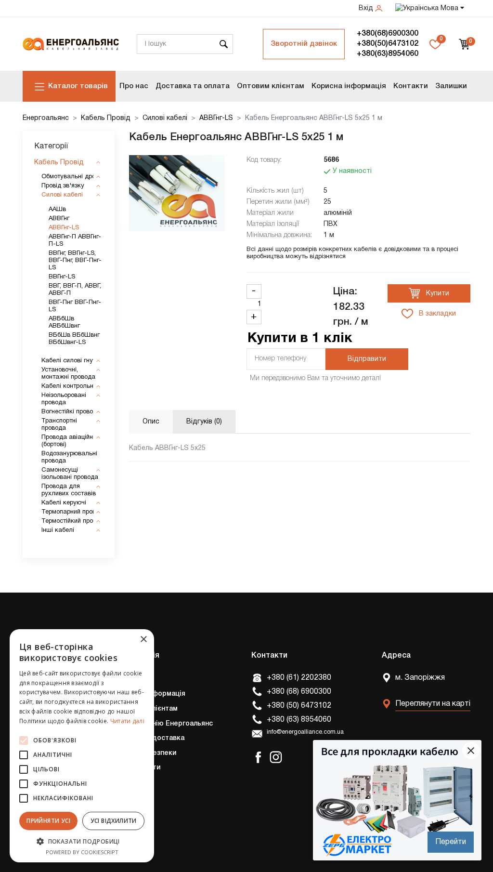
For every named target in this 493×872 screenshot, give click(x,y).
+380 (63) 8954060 (299, 719)
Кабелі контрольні (68, 386)
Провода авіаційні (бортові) (67, 441)
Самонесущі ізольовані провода (69, 473)
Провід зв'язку (62, 186)
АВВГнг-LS (216, 118)
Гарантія (130, 783)
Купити (436, 294)
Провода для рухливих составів (68, 490)
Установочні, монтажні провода (68, 373)
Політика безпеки (146, 753)
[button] (81, 841)
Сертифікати (138, 768)
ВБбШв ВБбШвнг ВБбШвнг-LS (74, 338)
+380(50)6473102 (387, 43)
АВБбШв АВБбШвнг (64, 322)
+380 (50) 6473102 (299, 705)
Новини (128, 812)
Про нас (133, 86)
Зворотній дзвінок (304, 43)
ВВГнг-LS (62, 277)
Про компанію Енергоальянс (164, 724)
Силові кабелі (165, 118)
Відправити (367, 359)
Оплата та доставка (150, 738)
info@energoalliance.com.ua (305, 732)
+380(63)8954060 (387, 54)
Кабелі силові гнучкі (71, 361)
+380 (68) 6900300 (299, 691)
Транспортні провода (59, 424)
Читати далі (127, 721)
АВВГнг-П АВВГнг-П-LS (75, 240)
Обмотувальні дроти (71, 177)
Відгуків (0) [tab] (204, 422)
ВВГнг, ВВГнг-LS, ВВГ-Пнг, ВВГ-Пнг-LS (75, 261)
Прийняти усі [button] (48, 821)
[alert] (82, 745)
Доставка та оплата (193, 86)
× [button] (143, 639)
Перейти (450, 842)
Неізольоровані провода (63, 399)
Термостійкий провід (71, 521)
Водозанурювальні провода (69, 457)
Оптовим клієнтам (270, 86)
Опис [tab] (151, 422)
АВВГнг (59, 219)
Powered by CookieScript (82, 852)
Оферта (129, 797)
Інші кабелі (57, 530)
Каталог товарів (78, 86)
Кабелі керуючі (63, 503)
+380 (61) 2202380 (299, 677)
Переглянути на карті (432, 703)
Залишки (451, 86)
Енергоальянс (46, 118)
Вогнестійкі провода (71, 412)
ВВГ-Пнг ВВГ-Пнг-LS (75, 306)
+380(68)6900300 (387, 33)
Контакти (410, 86)
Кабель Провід (105, 118)
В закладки (436, 314)
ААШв (57, 209)
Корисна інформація (348, 86)
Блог (124, 827)
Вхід (367, 8)
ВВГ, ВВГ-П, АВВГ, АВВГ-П (75, 289)
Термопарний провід (71, 512)
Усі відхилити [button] (114, 821)
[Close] (471, 750)
